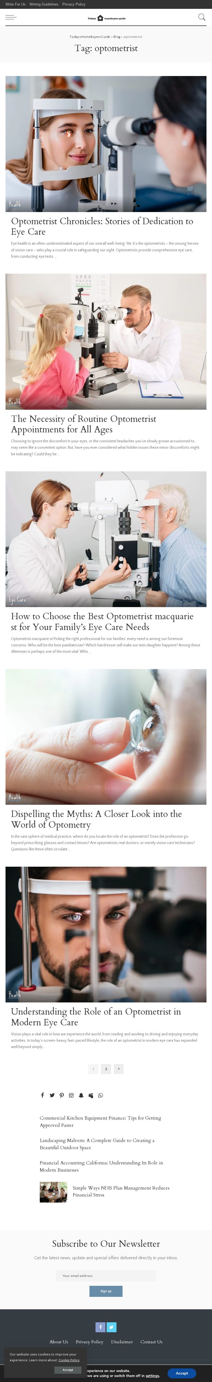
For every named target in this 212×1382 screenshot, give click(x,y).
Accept (68, 1370)
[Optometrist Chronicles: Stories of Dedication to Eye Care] (106, 144)
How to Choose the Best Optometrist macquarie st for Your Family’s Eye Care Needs (102, 621)
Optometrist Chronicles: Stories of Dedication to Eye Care (102, 226)
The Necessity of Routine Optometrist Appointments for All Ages (83, 424)
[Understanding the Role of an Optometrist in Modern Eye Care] (106, 935)
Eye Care (17, 599)
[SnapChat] (81, 1096)
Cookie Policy (69, 1360)
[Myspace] (91, 1096)
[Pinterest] (62, 1096)
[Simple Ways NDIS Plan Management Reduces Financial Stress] (53, 1192)
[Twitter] (52, 1096)
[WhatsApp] (100, 1096)
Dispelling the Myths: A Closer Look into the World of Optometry (96, 819)
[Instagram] (71, 1096)
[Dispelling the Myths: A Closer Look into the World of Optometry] (106, 737)
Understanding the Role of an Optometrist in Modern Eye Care (96, 1017)
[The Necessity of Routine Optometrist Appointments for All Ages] (106, 342)
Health (15, 204)
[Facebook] (42, 1096)
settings (152, 1375)
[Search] (200, 17)
